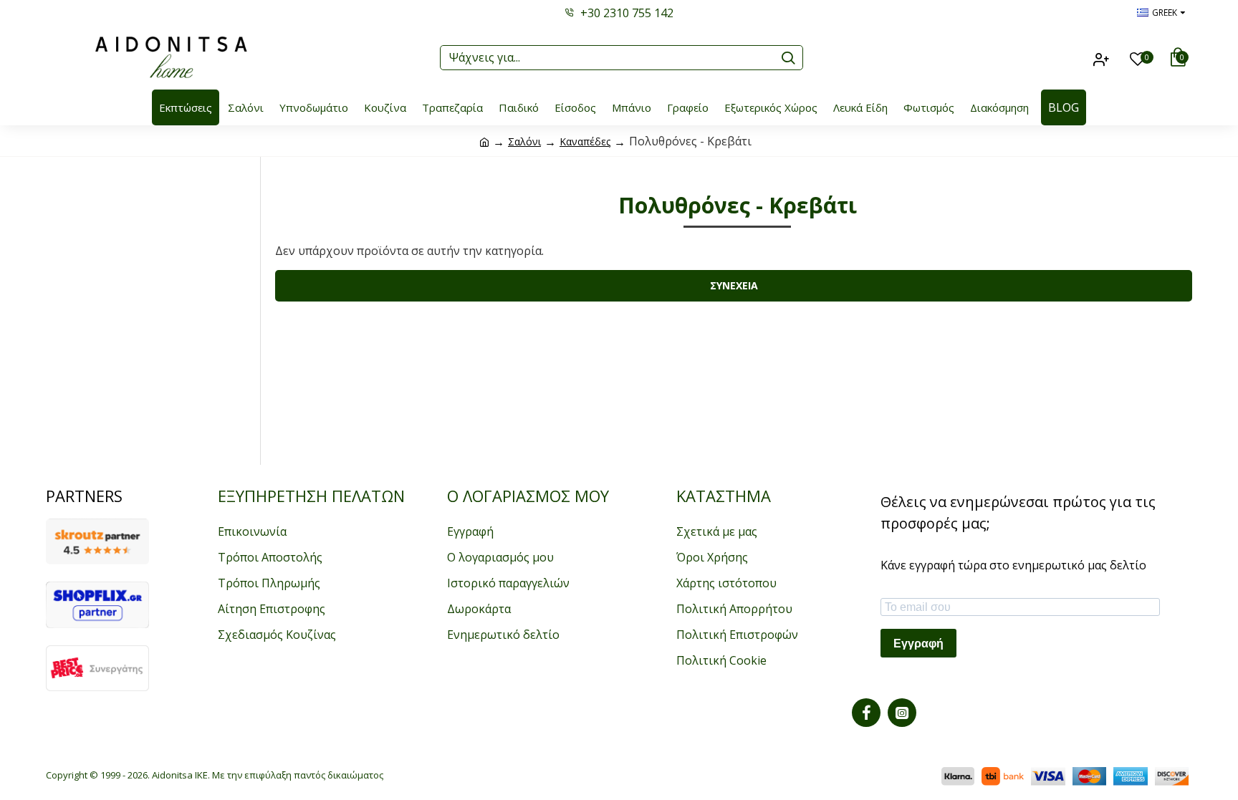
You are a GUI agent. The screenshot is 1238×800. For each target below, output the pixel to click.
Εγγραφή (918, 643)
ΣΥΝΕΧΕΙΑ (734, 285)
